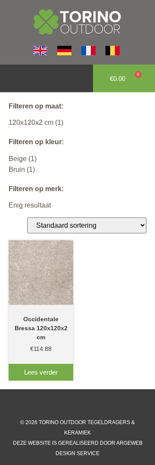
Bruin (17, 169)
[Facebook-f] (51, 404)
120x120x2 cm (31, 122)
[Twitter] (86, 404)
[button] (11, 78)
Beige (18, 158)
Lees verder (41, 372)
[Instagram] (69, 404)
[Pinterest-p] (103, 404)
